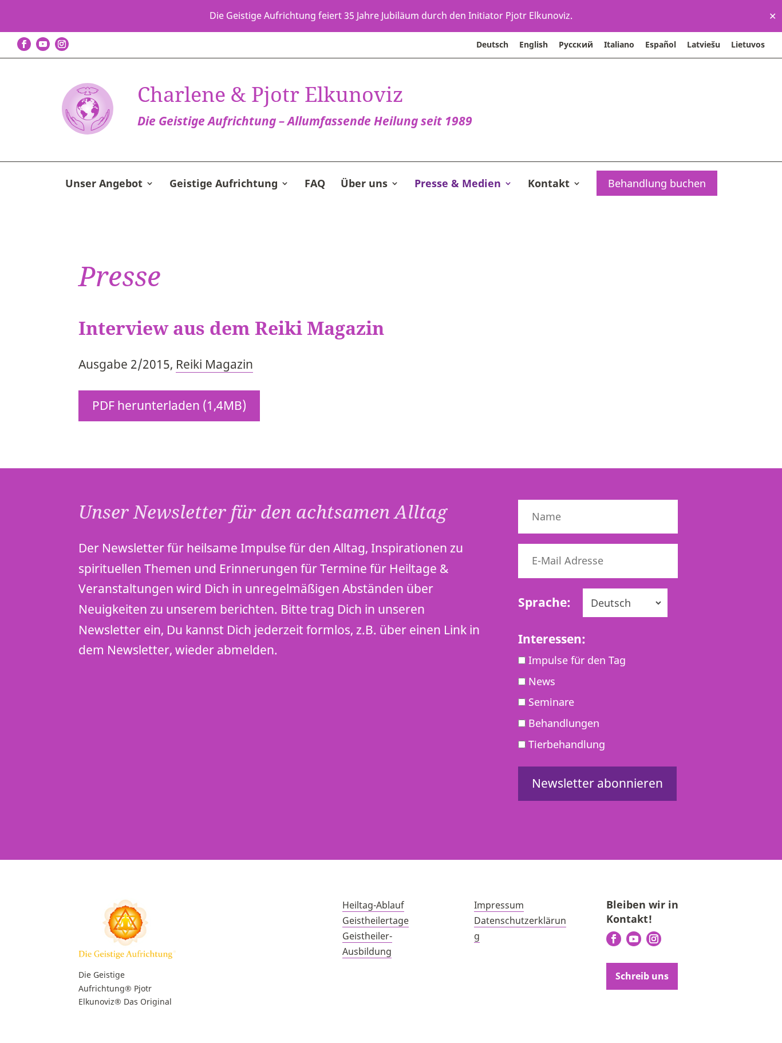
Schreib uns (642, 976)
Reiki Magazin (214, 364)
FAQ (315, 184)
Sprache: (544, 602)
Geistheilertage (375, 920)
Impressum (499, 905)
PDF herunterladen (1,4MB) (169, 405)
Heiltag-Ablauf (373, 905)
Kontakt (549, 184)
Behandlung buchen (657, 183)
